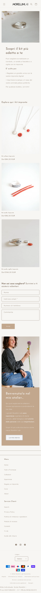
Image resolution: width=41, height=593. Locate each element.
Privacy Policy (9, 512)
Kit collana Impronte (8, 156)
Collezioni (7, 474)
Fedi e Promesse (10, 470)
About (6, 494)
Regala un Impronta (11, 484)
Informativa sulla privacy (31, 576)
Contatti (7, 526)
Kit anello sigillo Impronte (10, 269)
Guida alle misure (10, 536)
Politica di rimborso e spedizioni (15, 517)
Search (6, 507)
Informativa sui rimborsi (15, 576)
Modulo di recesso (10, 521)
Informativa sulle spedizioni (18, 583)
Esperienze (8, 479)
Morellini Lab (19, 574)
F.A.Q (6, 531)
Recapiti (30, 583)
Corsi (6, 489)
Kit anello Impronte (8, 212)
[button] (4, 4)
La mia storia (14, 437)
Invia (8, 326)
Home (6, 465)
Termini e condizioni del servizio (21, 579)
